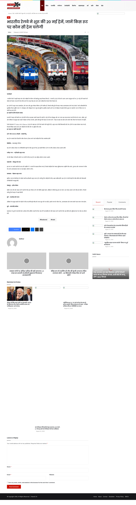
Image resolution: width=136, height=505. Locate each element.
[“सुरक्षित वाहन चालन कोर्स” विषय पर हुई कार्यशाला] (98, 245)
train (53, 220)
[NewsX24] (14, 5)
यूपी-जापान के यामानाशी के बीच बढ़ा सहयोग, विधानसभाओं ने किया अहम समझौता (115, 236)
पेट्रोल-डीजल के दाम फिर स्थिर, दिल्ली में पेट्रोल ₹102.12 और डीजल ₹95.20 (116, 218)
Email (9, 474)
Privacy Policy (120, 496)
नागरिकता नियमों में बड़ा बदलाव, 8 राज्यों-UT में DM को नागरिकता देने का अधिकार (47, 428)
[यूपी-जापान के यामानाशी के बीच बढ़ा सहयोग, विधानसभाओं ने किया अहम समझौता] (98, 236)
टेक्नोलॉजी (67, 5)
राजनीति (53, 5)
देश (42, 5)
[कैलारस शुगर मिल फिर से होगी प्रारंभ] (98, 211)
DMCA (127, 496)
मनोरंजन (60, 5)
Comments (122, 202)
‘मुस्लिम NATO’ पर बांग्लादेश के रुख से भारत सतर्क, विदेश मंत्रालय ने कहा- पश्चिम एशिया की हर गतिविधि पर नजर (75, 304)
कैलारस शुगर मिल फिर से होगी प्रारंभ (115, 209)
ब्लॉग (92, 5)
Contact (105, 496)
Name (9, 467)
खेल (102, 5)
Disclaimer (112, 496)
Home (10, 13)
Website (51, 474)
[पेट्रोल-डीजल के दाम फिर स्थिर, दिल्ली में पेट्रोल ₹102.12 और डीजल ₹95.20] (98, 219)
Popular (109, 202)
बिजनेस (74, 5)
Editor (9, 32)
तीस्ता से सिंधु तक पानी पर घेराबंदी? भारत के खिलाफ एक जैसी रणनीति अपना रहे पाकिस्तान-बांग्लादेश (19, 304)
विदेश (47, 5)
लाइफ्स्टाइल (81, 5)
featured (44, 220)
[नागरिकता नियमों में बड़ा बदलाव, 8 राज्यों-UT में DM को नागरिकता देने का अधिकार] (47, 356)
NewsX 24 (34, 496)
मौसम (97, 5)
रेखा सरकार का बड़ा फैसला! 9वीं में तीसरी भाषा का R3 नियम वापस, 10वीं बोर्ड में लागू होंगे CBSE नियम (109, 274)
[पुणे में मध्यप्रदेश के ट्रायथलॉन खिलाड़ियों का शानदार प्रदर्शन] (98, 228)
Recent (98, 202)
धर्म (87, 5)
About (100, 496)
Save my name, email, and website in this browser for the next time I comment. (32, 482)
